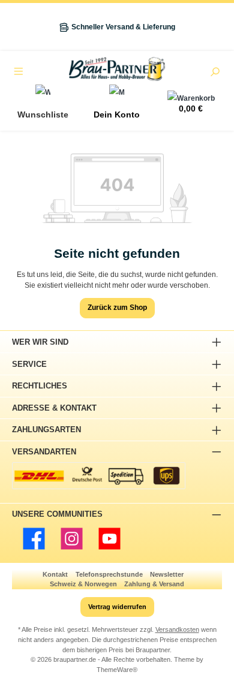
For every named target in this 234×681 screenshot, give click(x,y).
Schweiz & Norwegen (83, 583)
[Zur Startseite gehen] (117, 69)
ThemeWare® (117, 669)
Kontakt (55, 574)
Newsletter (167, 574)
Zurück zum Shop (117, 307)
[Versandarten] (98, 475)
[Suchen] (215, 73)
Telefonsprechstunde (109, 574)
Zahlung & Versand (154, 583)
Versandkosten (177, 629)
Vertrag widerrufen (117, 606)
